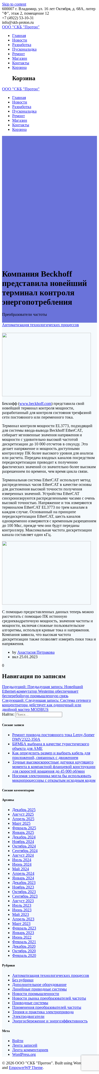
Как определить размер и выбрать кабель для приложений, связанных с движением (51, 755)
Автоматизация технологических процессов (40, 325)
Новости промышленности (35, 994)
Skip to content (14, 4)
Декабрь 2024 (24, 837)
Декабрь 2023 (24, 882)
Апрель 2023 (23, 919)
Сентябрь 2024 (25, 851)
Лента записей (24, 1045)
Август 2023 (23, 901)
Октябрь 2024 (24, 846)
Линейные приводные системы (39, 989)
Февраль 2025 (24, 828)
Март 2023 (21, 923)
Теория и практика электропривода (43, 1012)
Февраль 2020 (24, 955)
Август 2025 (23, 814)
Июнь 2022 (21, 937)
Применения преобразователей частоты (46, 1007)
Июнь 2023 (21, 910)
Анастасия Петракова (36, 652)
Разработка (21, 45)
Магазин (19, 58)
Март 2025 (21, 823)
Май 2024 (20, 869)
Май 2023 (20, 914)
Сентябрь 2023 (25, 896)
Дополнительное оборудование (39, 984)
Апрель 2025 (23, 819)
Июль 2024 (21, 860)
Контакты (20, 63)
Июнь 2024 (21, 864)
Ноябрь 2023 (23, 887)
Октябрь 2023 (24, 892)
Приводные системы (30, 1003)
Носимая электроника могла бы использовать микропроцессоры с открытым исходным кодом (53, 778)
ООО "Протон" (21, 27)
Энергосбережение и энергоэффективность (50, 1021)
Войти (17, 1041)
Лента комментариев (30, 1050)
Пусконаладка (24, 49)
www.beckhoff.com (35, 403)
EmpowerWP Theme (26, 1067)
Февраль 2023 (24, 928)
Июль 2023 (21, 905)
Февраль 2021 (24, 942)
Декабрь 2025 (24, 810)
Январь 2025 (23, 832)
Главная (19, 35)
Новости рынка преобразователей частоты (49, 998)
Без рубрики (23, 980)
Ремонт (18, 54)
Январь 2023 (23, 933)
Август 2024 (23, 855)
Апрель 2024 (23, 873)
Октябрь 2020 (24, 951)
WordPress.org (24, 1054)
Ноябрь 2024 (23, 841)
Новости (19, 40)
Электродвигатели (28, 1016)
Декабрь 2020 (24, 946)
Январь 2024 (23, 878)
